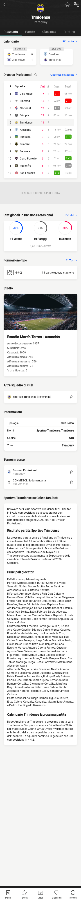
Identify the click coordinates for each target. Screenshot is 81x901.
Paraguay (68, 445)
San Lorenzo (27, 173)
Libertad (25, 101)
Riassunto (11, 31)
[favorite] (67, 4)
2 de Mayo (26, 93)
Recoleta (25, 151)
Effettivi (69, 31)
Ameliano (25, 129)
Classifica (49, 31)
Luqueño (25, 137)
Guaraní (24, 144)
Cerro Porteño (28, 158)
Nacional (25, 108)
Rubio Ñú (25, 165)
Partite (30, 31)
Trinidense (26, 122)
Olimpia (24, 115)
